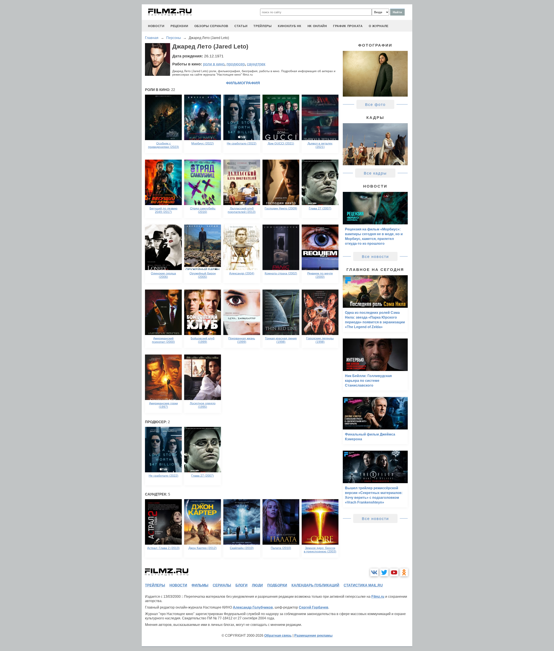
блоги (241, 585)
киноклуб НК (289, 26)
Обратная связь (278, 635)
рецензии (179, 26)
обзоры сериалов (211, 26)
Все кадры (375, 173)
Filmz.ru (377, 596)
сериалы (222, 585)
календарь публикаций (315, 585)
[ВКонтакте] (374, 572)
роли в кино (213, 64)
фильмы (200, 585)
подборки (277, 585)
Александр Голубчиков (253, 607)
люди (257, 585)
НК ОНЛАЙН (317, 26)
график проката (348, 26)
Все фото (375, 104)
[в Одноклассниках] (404, 572)
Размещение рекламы (313, 635)
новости (156, 26)
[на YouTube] (394, 572)
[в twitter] (384, 572)
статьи (240, 26)
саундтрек (256, 64)
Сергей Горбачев (313, 607)
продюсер (236, 64)
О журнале (378, 26)
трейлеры (262, 26)
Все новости (375, 256)
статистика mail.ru (363, 585)
